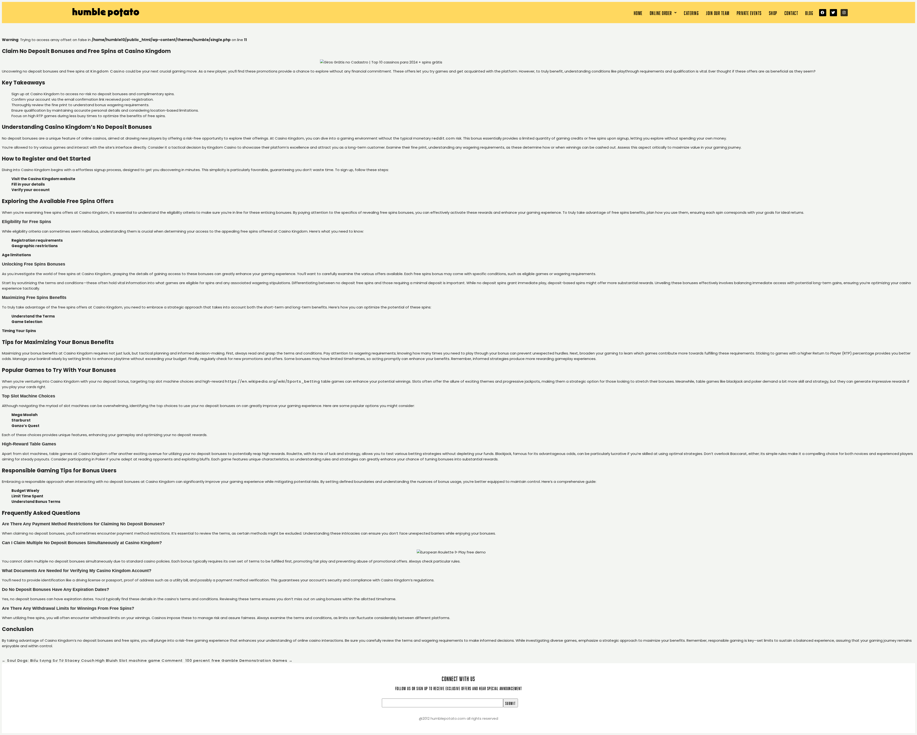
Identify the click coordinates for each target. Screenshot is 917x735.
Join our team (718, 13)
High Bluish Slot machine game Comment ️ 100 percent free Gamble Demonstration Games (194, 660)
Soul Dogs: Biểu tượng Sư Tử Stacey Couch (48, 660)
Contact (791, 13)
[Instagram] (844, 12)
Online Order (661, 13)
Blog (809, 13)
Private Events (749, 13)
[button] (663, 12)
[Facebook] (822, 12)
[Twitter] (833, 12)
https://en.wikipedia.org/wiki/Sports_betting (272, 381)
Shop (773, 13)
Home (638, 13)
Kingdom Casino (108, 71)
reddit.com (443, 138)
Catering (691, 13)
